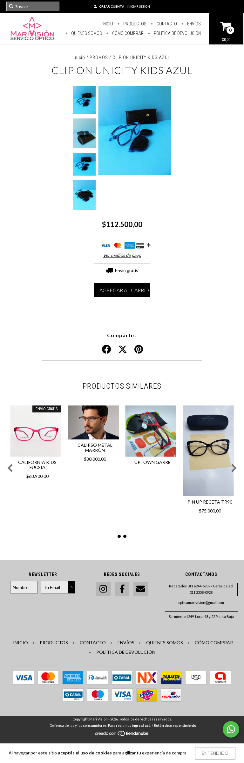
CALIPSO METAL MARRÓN (95, 447)
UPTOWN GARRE (152, 462)
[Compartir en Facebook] (106, 349)
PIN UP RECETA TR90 (209, 502)
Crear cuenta (111, 6)
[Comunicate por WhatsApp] (231, 729)
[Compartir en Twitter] (122, 349)
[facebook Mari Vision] (122, 589)
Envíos (193, 23)
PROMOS (99, 57)
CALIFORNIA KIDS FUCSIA (37, 464)
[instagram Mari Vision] (103, 589)
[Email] (140, 589)
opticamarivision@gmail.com (201, 602)
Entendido (215, 753)
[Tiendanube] (122, 735)
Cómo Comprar (127, 33)
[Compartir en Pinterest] (138, 349)
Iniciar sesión (138, 6)
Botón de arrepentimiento (175, 725)
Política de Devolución (177, 33)
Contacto (166, 23)
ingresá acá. (141, 725)
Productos (134, 23)
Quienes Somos (86, 33)
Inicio (107, 23)
